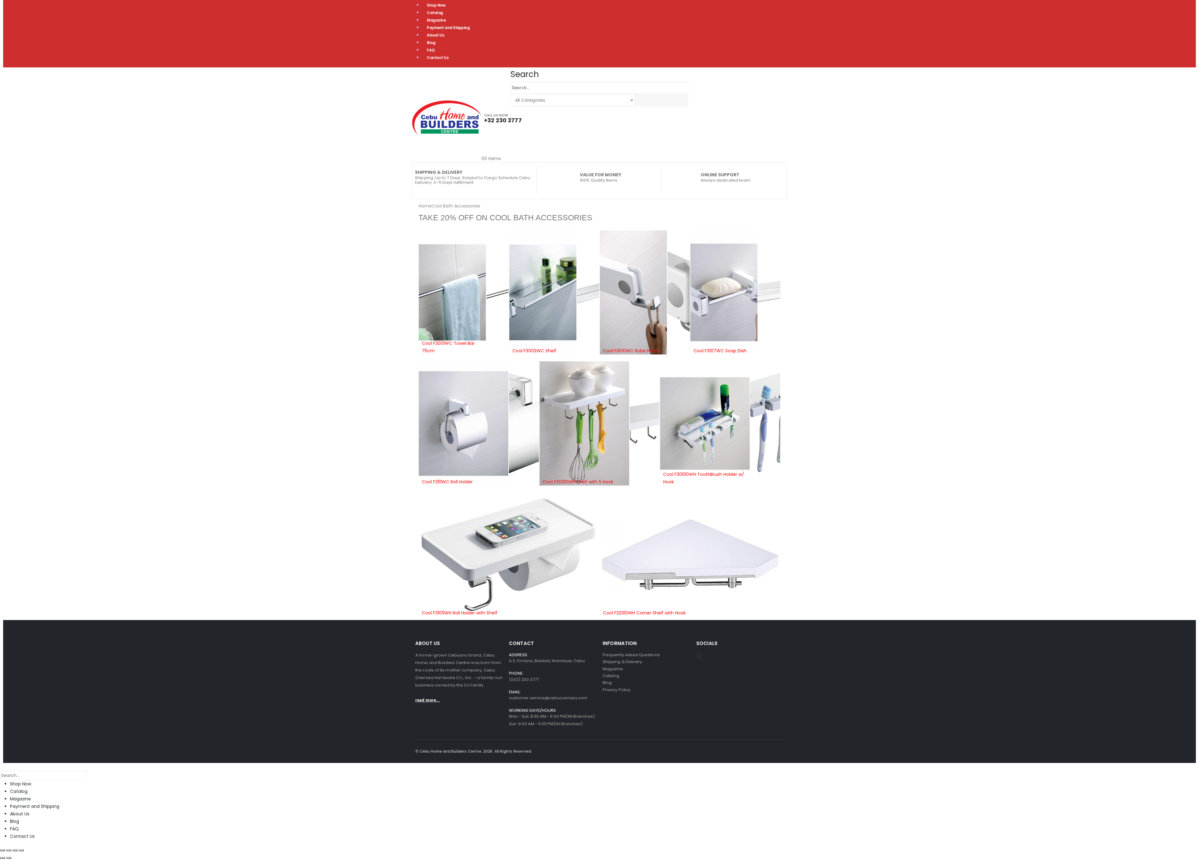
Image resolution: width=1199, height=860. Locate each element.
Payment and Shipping (448, 27)
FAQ (431, 50)
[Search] (641, 100)
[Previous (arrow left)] (2, 858)
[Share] (14, 850)
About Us (435, 35)
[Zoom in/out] (2, 850)
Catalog (435, 12)
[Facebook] (697, 655)
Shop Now (20, 784)
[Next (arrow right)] (8, 858)
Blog (431, 42)
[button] (525, 74)
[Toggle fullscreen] (8, 850)
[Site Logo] (446, 118)
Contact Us (437, 57)
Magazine (436, 20)
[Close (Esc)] (21, 850)
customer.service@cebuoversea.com (548, 698)
